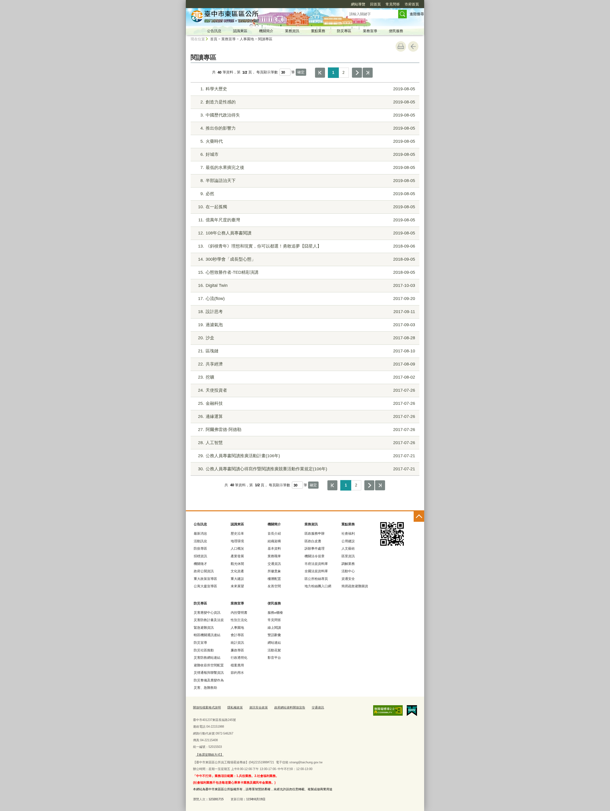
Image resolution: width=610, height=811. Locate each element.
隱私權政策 (235, 707)
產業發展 (237, 556)
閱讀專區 (265, 39)
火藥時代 (307, 141)
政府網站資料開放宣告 (289, 707)
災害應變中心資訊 (207, 612)
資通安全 (348, 579)
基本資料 (274, 548)
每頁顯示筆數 (267, 72)
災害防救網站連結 (207, 657)
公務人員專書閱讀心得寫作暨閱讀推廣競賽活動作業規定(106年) (306, 468)
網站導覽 (358, 4)
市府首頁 (412, 4)
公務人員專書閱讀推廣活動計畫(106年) (306, 455)
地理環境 (237, 541)
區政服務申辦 (315, 533)
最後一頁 (368, 73)
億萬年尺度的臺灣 (306, 220)
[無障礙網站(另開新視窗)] (388, 710)
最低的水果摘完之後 (307, 167)
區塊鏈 (306, 351)
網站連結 (274, 642)
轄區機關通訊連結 (207, 635)
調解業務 (348, 564)
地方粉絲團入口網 (318, 586)
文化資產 (237, 571)
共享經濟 (306, 364)
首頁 (213, 39)
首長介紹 (274, 533)
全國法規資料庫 (316, 571)
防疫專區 (200, 548)
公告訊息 (214, 31)
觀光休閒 (237, 564)
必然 (307, 193)
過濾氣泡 (306, 324)
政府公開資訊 (204, 571)
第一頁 (320, 73)
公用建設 (348, 541)
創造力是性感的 (307, 102)
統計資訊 (237, 642)
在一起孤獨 (306, 206)
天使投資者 (306, 390)
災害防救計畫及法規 (209, 620)
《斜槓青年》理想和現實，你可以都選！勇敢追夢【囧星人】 (306, 246)
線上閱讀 (274, 627)
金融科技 (306, 403)
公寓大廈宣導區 (205, 586)
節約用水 (237, 672)
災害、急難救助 (205, 687)
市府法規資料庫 (316, 564)
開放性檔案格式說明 (207, 707)
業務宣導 (370, 31)
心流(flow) (306, 298)
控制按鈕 (419, 516)
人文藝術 (348, 548)
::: (183, 2)
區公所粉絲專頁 (316, 579)
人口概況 (237, 548)
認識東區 (240, 31)
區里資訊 (348, 556)
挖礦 (306, 377)
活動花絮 (274, 650)
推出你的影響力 (307, 128)
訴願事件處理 (315, 548)
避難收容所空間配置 (209, 665)
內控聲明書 (239, 612)
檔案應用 (237, 665)
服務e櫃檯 (275, 612)
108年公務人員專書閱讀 (306, 233)
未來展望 (237, 586)
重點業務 (318, 31)
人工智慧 (306, 442)
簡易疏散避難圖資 (354, 586)
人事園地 (247, 39)
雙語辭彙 (274, 635)
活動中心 (348, 571)
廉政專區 (237, 650)
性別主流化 (239, 620)
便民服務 (396, 31)
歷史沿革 (237, 533)
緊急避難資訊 (204, 627)
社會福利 (348, 533)
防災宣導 (200, 642)
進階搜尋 (417, 14)
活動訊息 (200, 541)
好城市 (307, 154)
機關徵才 (200, 564)
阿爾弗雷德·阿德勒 (306, 429)
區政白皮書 (313, 541)
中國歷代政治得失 (307, 115)
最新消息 (200, 533)
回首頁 (375, 4)
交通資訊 (274, 564)
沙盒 (306, 337)
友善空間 (274, 586)
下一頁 (357, 73)
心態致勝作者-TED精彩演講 (306, 272)
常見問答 (393, 4)
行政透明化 (239, 657)
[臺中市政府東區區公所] (261, 17)
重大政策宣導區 (205, 579)
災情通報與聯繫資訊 (209, 672)
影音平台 (274, 657)
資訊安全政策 (258, 707)
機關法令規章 (315, 556)
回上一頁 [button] (413, 46)
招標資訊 (200, 556)
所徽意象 (274, 571)
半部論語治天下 (307, 180)
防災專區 (344, 31)
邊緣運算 (306, 416)
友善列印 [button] (401, 46)
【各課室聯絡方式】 (210, 754)
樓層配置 (274, 579)
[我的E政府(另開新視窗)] (412, 710)
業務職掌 (274, 556)
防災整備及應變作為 (209, 680)
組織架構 (274, 541)
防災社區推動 (204, 650)
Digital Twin (306, 285)
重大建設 (237, 579)
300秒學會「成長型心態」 (306, 259)
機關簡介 (266, 31)
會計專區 (237, 635)
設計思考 (306, 311)
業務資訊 (292, 31)
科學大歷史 (307, 88)
